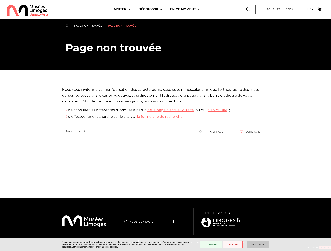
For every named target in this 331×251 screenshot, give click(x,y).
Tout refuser (232, 244)
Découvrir (148, 9)
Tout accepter (211, 244)
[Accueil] (28, 10)
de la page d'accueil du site (170, 110)
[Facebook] (173, 221)
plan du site (217, 110)
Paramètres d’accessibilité (320, 9)
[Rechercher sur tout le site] (248, 9)
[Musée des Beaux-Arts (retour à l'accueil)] (84, 226)
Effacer (219, 131)
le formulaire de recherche (160, 116)
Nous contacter (142, 221)
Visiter (120, 9)
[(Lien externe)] (221, 223)
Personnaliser (257, 244)
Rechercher (70, 123)
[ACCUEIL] (67, 25)
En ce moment (183, 9)
